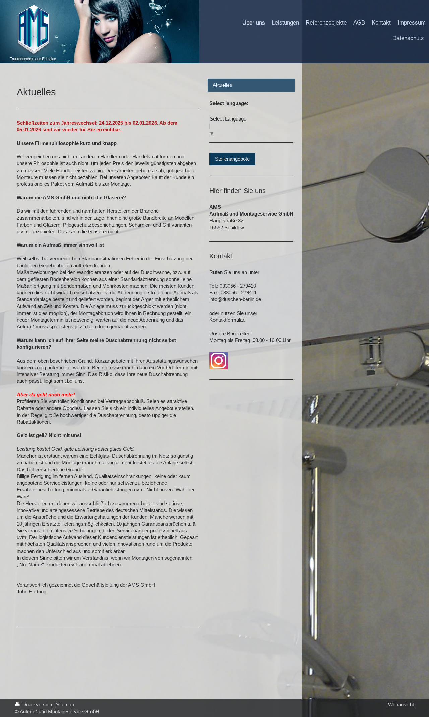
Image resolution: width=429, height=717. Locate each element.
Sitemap (65, 704)
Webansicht (401, 704)
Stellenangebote (232, 159)
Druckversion (37, 704)
